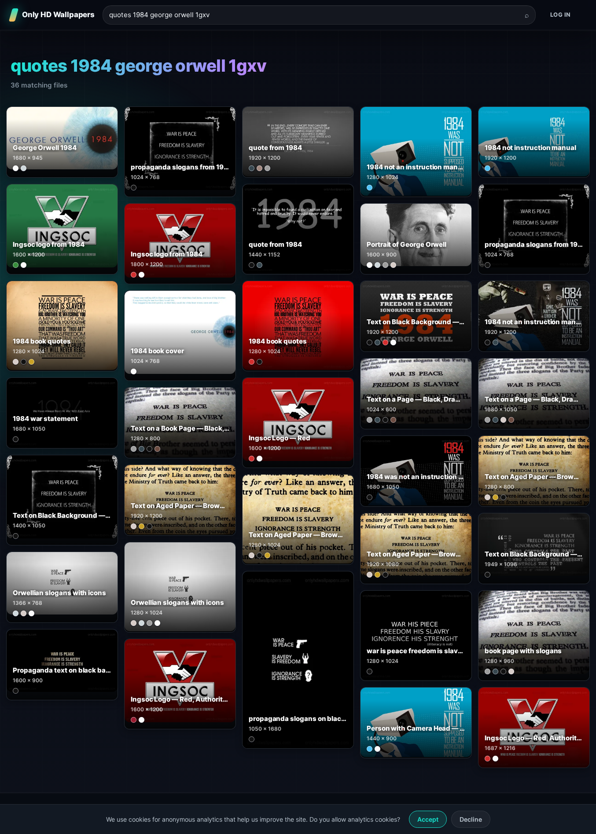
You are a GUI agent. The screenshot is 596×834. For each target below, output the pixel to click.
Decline (471, 819)
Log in (560, 14)
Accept (427, 819)
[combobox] (314, 15)
